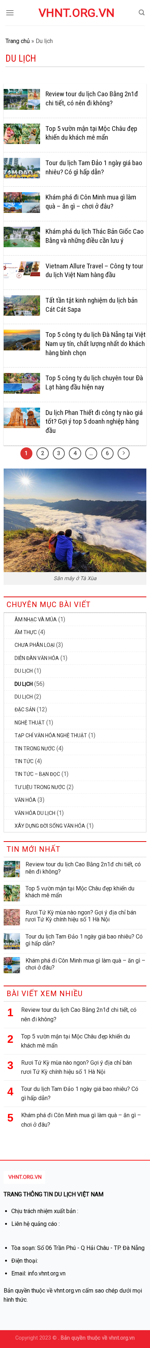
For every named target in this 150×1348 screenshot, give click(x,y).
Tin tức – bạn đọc (37, 774)
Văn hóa (25, 800)
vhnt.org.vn (75, 13)
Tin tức (24, 761)
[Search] (142, 12)
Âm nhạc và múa (36, 619)
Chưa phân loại (35, 645)
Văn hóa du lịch (35, 813)
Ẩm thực (26, 632)
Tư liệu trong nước (40, 787)
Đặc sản (25, 709)
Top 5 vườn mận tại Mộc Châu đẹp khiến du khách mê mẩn (79, 892)
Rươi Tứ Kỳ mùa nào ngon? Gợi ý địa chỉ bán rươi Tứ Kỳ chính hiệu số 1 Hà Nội (80, 916)
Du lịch (24, 671)
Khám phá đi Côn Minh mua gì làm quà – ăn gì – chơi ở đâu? (85, 964)
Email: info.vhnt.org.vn (38, 1273)
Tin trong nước (35, 748)
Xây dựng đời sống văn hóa (50, 826)
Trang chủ (17, 41)
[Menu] (9, 13)
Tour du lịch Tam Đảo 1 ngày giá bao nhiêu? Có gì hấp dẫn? (84, 940)
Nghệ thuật (30, 723)
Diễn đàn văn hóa (37, 658)
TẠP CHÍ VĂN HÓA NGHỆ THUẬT (51, 735)
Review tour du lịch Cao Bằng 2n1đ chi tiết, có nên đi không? (83, 868)
